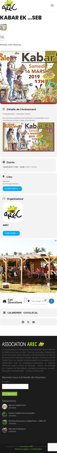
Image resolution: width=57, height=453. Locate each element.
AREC (6, 225)
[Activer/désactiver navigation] (52, 5)
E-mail (6, 381)
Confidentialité (36, 449)
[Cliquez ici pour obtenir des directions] (51, 301)
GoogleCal (30, 313)
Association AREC (27, 446)
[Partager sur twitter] (28, 321)
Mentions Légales (22, 449)
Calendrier (14, 313)
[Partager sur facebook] (23, 321)
